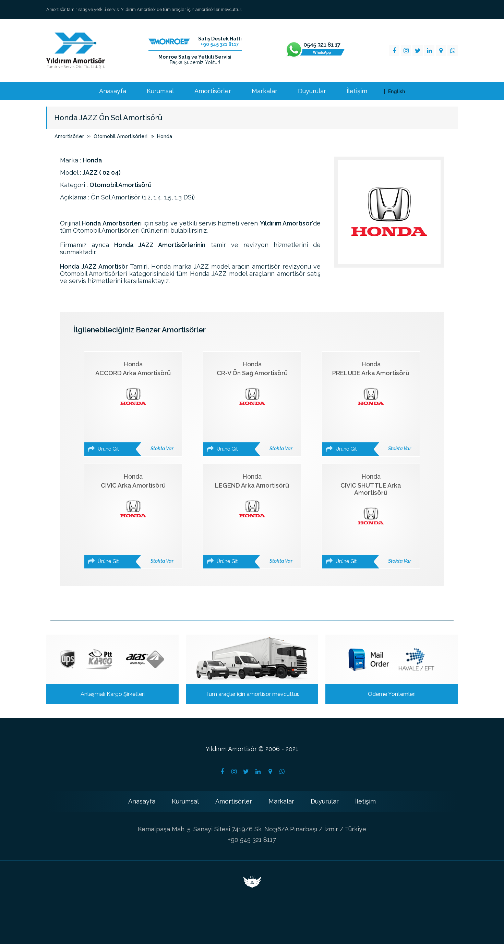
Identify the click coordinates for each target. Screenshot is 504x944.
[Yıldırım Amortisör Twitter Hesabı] (246, 771)
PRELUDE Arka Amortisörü (371, 406)
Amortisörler (212, 91)
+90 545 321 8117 (252, 839)
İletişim (357, 91)
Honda (164, 136)
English (396, 91)
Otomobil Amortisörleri (120, 136)
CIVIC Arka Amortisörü (134, 518)
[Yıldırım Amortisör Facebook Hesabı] (222, 771)
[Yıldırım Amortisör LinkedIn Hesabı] (258, 771)
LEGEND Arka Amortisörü (253, 518)
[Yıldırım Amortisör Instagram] (406, 50)
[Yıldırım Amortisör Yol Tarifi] (270, 771)
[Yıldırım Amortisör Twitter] (417, 50)
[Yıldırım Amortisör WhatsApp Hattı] (315, 51)
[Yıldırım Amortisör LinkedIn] (429, 50)
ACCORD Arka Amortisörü (134, 406)
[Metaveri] (252, 885)
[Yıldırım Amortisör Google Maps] (441, 50)
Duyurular (312, 91)
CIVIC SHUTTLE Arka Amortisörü (372, 518)
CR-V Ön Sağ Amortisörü (253, 406)
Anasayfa (112, 91)
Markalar (264, 91)
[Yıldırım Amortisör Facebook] (394, 50)
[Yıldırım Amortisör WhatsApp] (452, 50)
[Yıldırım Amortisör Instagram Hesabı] (234, 771)
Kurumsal (160, 91)
